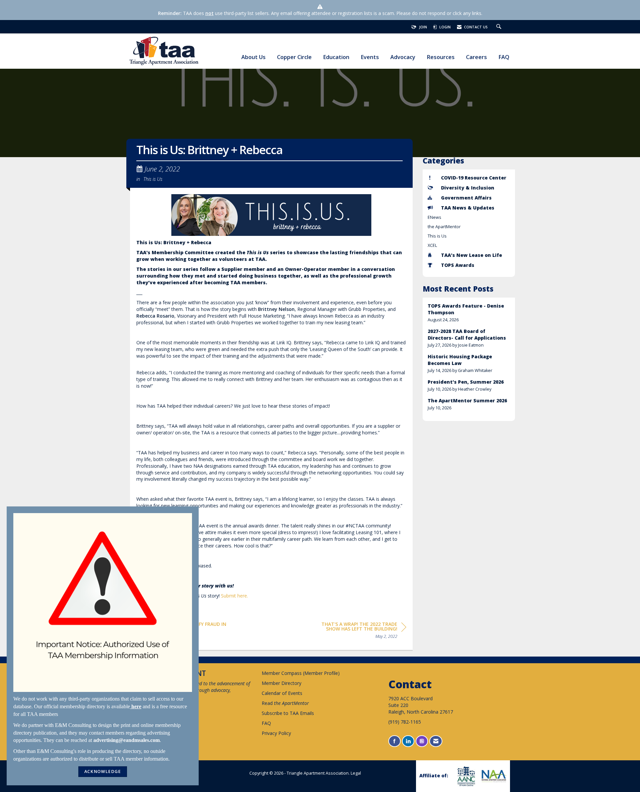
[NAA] (493, 776)
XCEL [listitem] (432, 245)
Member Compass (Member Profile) (301, 673)
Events (370, 57)
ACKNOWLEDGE (102, 771)
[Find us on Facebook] (394, 741)
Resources (441, 57)
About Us (253, 57)
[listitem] (469, 313)
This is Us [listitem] (437, 236)
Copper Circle (294, 57)
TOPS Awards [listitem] (457, 265)
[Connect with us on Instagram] (422, 741)
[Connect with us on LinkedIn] (408, 741)
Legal (356, 773)
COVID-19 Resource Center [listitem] (473, 177)
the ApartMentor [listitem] (444, 227)
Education (336, 57)
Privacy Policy (276, 733)
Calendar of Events (282, 693)
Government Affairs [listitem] (466, 197)
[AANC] (465, 776)
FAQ (503, 57)
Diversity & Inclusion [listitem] (467, 187)
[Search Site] (499, 27)
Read (285, 703)
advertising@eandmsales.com (126, 740)
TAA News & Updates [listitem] (467, 208)
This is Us (152, 178)
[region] (356, 631)
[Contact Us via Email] (435, 741)
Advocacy (402, 57)
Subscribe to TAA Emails (288, 713)
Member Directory (281, 683)
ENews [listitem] (434, 217)
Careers (476, 57)
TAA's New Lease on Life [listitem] (471, 255)
